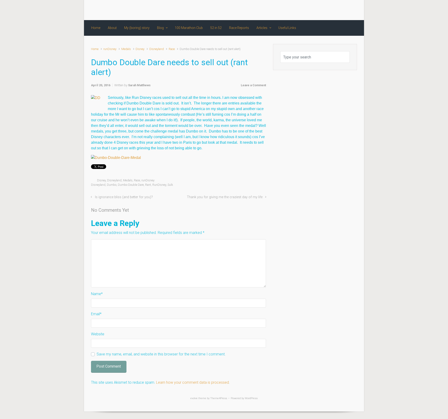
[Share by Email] (257, 181)
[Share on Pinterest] (251, 181)
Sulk (170, 184)
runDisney (109, 49)
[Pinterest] (353, 10)
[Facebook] (320, 10)
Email (96, 314)
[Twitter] (329, 10)
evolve (194, 398)
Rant (148, 184)
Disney (140, 49)
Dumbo (111, 184)
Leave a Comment (253, 85)
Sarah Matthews (139, 85)
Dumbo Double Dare (131, 184)
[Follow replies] (135, 210)
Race (172, 49)
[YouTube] (346, 10)
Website (97, 334)
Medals (126, 49)
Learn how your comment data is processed (192, 382)
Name (97, 294)
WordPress (251, 398)
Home (94, 49)
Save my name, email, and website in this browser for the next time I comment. (161, 354)
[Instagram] (337, 10)
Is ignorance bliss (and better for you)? (124, 197)
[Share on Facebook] (244, 181)
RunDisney (159, 184)
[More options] (263, 181)
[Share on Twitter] (237, 181)
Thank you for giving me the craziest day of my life (224, 197)
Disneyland (156, 49)
